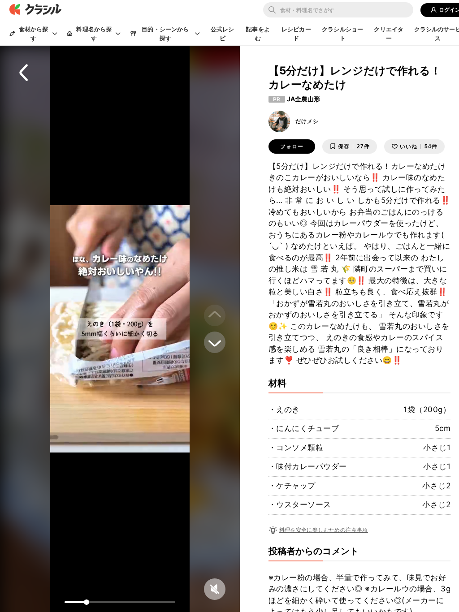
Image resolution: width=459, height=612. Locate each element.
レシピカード (296, 34)
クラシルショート (342, 34)
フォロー (291, 146)
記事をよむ (258, 34)
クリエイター (388, 34)
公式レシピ (222, 34)
